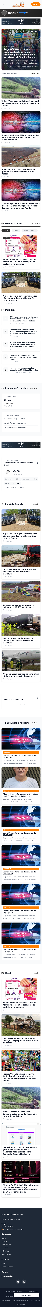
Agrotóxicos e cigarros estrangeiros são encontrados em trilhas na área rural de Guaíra (20, 298)
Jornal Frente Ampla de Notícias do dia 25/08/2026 (19, 873)
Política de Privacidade (20, 1300)
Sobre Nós (5, 1251)
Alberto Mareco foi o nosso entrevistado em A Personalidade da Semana (20, 795)
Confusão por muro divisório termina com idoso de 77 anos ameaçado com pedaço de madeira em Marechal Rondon (21, 205)
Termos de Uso (7, 1300)
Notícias (4, 1239)
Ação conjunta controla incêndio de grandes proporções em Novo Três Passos (18, 171)
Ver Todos (35, 723)
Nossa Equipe (6, 1254)
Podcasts (5, 1248)
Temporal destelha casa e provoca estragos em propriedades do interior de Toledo (20, 1040)
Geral (16, 231)
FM (10, 13)
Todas (6, 231)
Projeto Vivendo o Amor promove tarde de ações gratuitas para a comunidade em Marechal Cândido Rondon (20, 53)
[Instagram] (24, 1281)
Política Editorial (35, 1300)
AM (14, 13)
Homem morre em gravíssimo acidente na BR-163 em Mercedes (24, 369)
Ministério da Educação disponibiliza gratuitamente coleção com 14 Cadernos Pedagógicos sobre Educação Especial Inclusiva (20, 1150)
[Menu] (3, 4)
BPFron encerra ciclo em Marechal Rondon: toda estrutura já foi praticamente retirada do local (24, 319)
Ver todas (35, 73)
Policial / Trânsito (29, 231)
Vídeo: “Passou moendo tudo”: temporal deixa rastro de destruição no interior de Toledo (20, 103)
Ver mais (35, 504)
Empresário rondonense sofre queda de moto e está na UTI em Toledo (23, 357)
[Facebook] (18, 1281)
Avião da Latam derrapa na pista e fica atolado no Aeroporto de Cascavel (21, 675)
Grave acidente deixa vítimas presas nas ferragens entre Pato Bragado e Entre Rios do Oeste (23, 332)
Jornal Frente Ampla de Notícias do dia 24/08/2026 (19, 912)
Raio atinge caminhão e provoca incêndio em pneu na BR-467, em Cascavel (18, 640)
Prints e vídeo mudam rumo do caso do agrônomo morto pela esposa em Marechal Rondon (22, 344)
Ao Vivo (4, 1242)
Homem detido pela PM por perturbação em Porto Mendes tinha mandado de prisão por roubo (20, 137)
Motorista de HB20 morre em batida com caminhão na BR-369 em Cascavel (19, 571)
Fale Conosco (21, 1304)
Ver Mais (35, 973)
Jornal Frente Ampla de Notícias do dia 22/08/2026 (19, 950)
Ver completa (34, 388)
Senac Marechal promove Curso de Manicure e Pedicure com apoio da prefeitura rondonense (19, 261)
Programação (6, 1245)
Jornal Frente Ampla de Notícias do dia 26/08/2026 (19, 834)
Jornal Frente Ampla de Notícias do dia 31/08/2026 (19, 756)
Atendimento (27, 1295)
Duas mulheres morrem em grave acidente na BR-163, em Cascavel (18, 606)
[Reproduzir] (4, 13)
